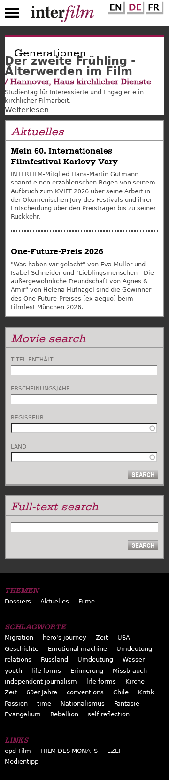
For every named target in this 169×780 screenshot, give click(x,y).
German (134, 6)
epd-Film (18, 750)
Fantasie (126, 703)
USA (123, 637)
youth (13, 670)
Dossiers (18, 601)
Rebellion (64, 714)
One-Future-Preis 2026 (57, 252)
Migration (19, 637)
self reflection (109, 714)
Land (18, 446)
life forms (46, 670)
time (44, 703)
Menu (12, 15)
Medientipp (21, 761)
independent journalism (41, 681)
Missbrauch (130, 670)
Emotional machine (77, 648)
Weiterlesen (27, 109)
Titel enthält (32, 359)
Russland (54, 659)
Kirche (135, 681)
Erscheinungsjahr (40, 388)
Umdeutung (134, 648)
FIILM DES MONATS (69, 750)
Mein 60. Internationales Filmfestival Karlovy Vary (64, 156)
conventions (85, 692)
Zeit (102, 637)
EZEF (114, 750)
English (115, 6)
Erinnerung (86, 670)
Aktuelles (54, 601)
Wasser (134, 659)
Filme (86, 601)
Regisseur (27, 417)
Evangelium (23, 714)
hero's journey (64, 637)
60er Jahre (41, 692)
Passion (16, 703)
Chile (121, 692)
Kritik (146, 692)
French (153, 6)
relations (18, 659)
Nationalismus (83, 703)
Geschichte (21, 648)
